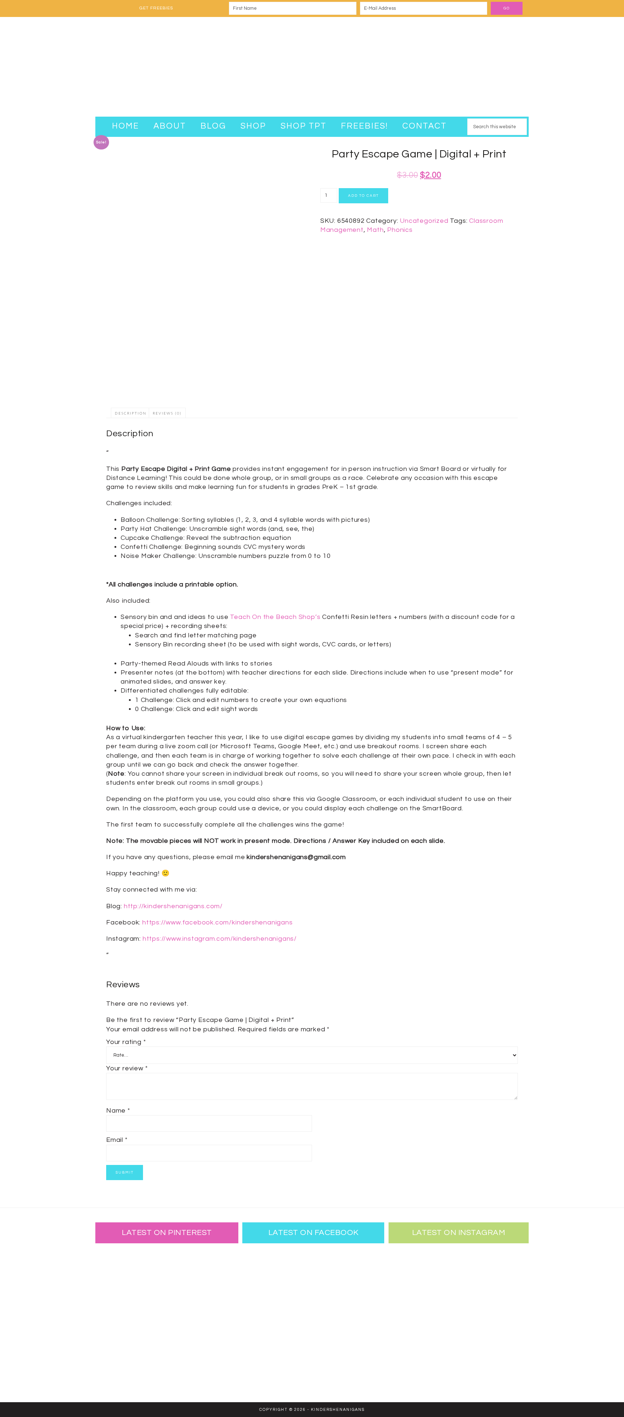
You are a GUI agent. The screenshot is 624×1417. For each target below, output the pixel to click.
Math (375, 229)
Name (118, 1110)
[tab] (131, 413)
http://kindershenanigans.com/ (173, 906)
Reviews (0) (167, 413)
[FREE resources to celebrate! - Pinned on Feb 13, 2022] (118, 1364)
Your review (127, 1068)
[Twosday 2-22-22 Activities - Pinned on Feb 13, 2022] (165, 1364)
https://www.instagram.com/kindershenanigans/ (220, 938)
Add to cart (363, 196)
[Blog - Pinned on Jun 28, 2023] (118, 1270)
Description (131, 413)
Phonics (400, 229)
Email (117, 1139)
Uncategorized (424, 220)
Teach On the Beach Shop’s (275, 617)
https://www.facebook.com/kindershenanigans (217, 922)
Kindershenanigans (312, 66)
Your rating (126, 1042)
